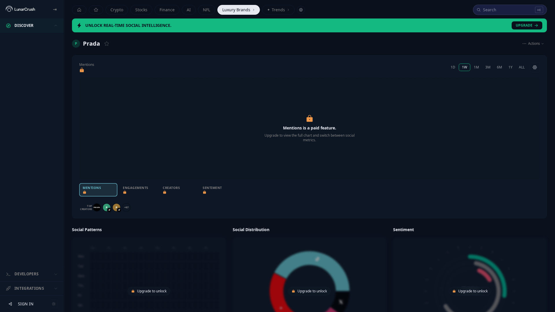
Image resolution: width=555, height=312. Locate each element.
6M (499, 67)
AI (189, 9)
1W (464, 67)
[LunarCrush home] (20, 9)
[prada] (97, 207)
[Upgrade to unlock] (81, 70)
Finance (167, 9)
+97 (126, 207)
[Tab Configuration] (301, 10)
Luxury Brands (236, 9)
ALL (522, 67)
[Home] (79, 9)
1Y (510, 67)
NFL (206, 9)
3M (488, 67)
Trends (276, 9)
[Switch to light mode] (54, 304)
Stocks (141, 9)
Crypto (116, 9)
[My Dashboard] (96, 9)
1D (453, 67)
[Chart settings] (535, 67)
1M (476, 67)
